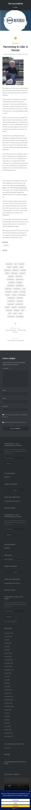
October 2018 (8, 703)
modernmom (17, 288)
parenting (9, 310)
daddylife (23, 270)
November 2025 (8, 633)
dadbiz (9, 267)
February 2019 (8, 689)
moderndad (8, 288)
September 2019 (8, 669)
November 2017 (8, 736)
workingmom (19, 316)
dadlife (7, 273)
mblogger (19, 282)
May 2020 (7, 646)
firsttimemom (19, 279)
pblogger (16, 310)
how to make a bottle (21, 187)
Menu (16, 7)
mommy (14, 295)
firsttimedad (10, 279)
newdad (7, 307)
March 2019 (7, 686)
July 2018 (6, 713)
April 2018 (7, 723)
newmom (14, 307)
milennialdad (10, 285)
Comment (6, 368)
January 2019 (7, 693)
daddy (21, 267)
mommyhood (11, 298)
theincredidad (13, 54)
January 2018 (7, 729)
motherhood (19, 304)
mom (24, 288)
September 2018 (8, 706)
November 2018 (8, 699)
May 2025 (7, 639)
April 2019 (7, 683)
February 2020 (8, 653)
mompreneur (11, 301)
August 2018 (7, 709)
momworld (20, 301)
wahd (15, 313)
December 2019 (8, 659)
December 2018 (8, 696)
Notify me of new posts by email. (15, 422)
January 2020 (7, 656)
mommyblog (22, 295)
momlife (8, 295)
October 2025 (8, 636)
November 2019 (8, 663)
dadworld (22, 273)
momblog (22, 291)
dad (16, 264)
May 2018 (7, 719)
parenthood (22, 307)
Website (5, 406)
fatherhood (19, 276)
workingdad (11, 316)
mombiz (16, 291)
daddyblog (7, 270)
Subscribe (8, 463)
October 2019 (8, 666)
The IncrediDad (15, 3)
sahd (22, 310)
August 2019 (7, 673)
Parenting (15, 43)
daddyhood (16, 270)
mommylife (20, 298)
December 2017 (8, 733)
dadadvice (21, 264)
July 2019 (6, 676)
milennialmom (19, 285)
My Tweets (7, 748)
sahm (10, 313)
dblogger (11, 276)
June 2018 (7, 716)
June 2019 (7, 679)
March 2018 (7, 726)
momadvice (8, 291)
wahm (20, 313)
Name (4, 390)
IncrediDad (11, 282)
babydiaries (9, 264)
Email (4, 398)
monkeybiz (10, 304)
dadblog (15, 267)
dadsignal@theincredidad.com (12, 501)
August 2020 (7, 643)
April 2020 (7, 649)
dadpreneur (14, 273)
